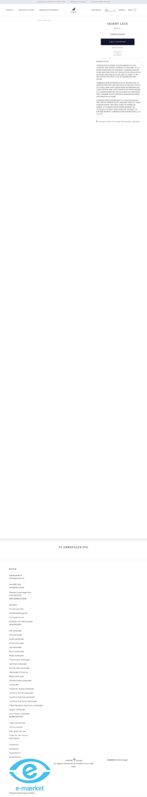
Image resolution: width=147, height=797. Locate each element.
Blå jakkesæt (15, 630)
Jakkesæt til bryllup (18, 672)
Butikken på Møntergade (21, 621)
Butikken (96, 10)
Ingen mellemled (17, 723)
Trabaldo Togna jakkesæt (21, 689)
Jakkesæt (13, 684)
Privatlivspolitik (16, 609)
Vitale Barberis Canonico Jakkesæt (26, 705)
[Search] (114, 10)
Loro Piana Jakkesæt (19, 713)
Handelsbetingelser (18, 613)
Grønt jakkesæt (16, 639)
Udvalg (9, 10)
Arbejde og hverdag (49, 10)
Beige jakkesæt (16, 676)
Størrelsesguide (117, 34)
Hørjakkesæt (15, 647)
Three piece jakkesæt (19, 660)
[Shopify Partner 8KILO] (35, 793)
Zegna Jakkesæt (17, 709)
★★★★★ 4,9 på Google (117, 760)
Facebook (14, 744)
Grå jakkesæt (15, 635)
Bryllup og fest (26, 10)
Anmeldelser (15, 757)
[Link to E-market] (29, 790)
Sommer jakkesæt (18, 664)
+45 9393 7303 (15, 584)
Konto (122, 10)
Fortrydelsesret (16, 617)
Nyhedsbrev (15, 753)
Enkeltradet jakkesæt (19, 668)
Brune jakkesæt (16, 651)
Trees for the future (18, 735)
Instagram (14, 749)
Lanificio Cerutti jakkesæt (21, 693)
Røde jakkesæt (16, 655)
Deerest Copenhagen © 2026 (21, 793)
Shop (39, 20)
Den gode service (17, 731)
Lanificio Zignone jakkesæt (22, 697)
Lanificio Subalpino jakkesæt (23, 701)
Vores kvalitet (15, 727)
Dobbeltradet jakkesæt (20, 680)
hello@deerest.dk (16, 587)
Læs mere (135, 121)
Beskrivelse (102, 61)
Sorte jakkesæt (16, 643)
